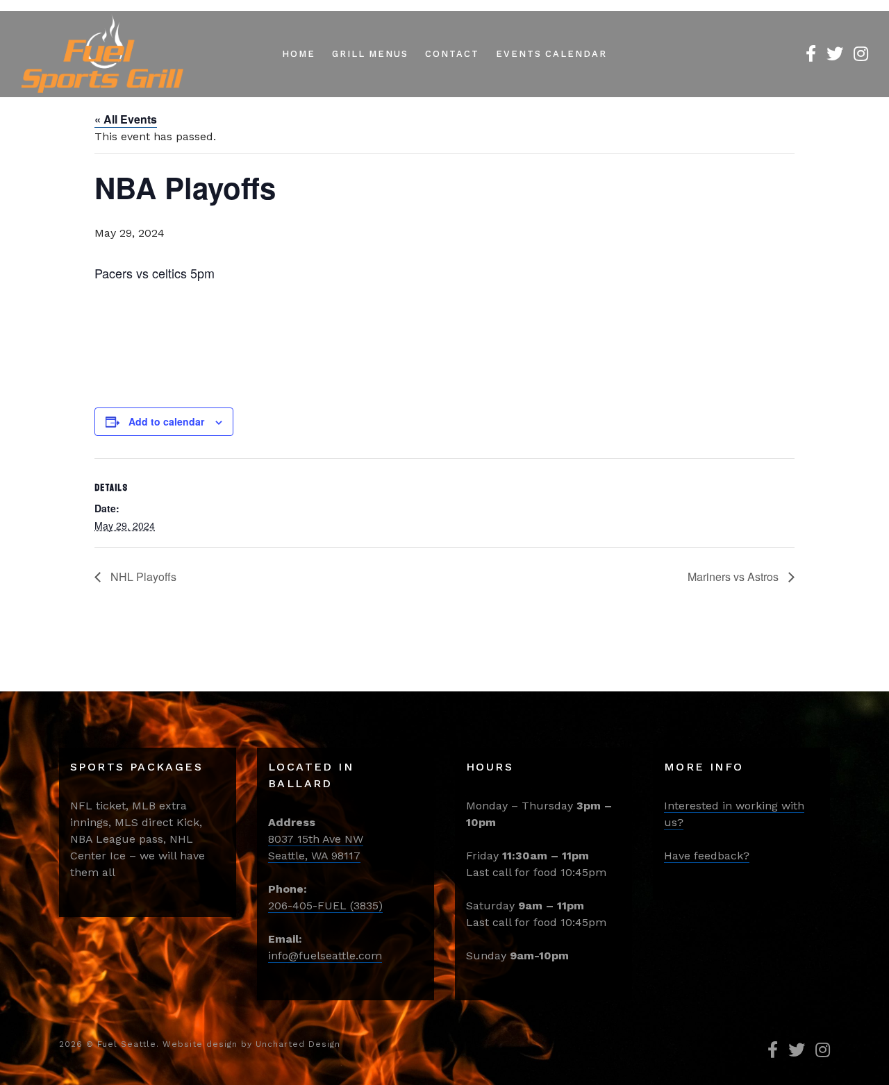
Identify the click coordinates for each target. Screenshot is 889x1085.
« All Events (125, 119)
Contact (452, 54)
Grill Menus (370, 54)
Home (298, 54)
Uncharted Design (298, 1044)
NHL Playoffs (142, 576)
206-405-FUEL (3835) (325, 905)
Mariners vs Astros (734, 576)
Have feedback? (706, 855)
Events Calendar (551, 54)
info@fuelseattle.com (325, 955)
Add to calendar (166, 421)
